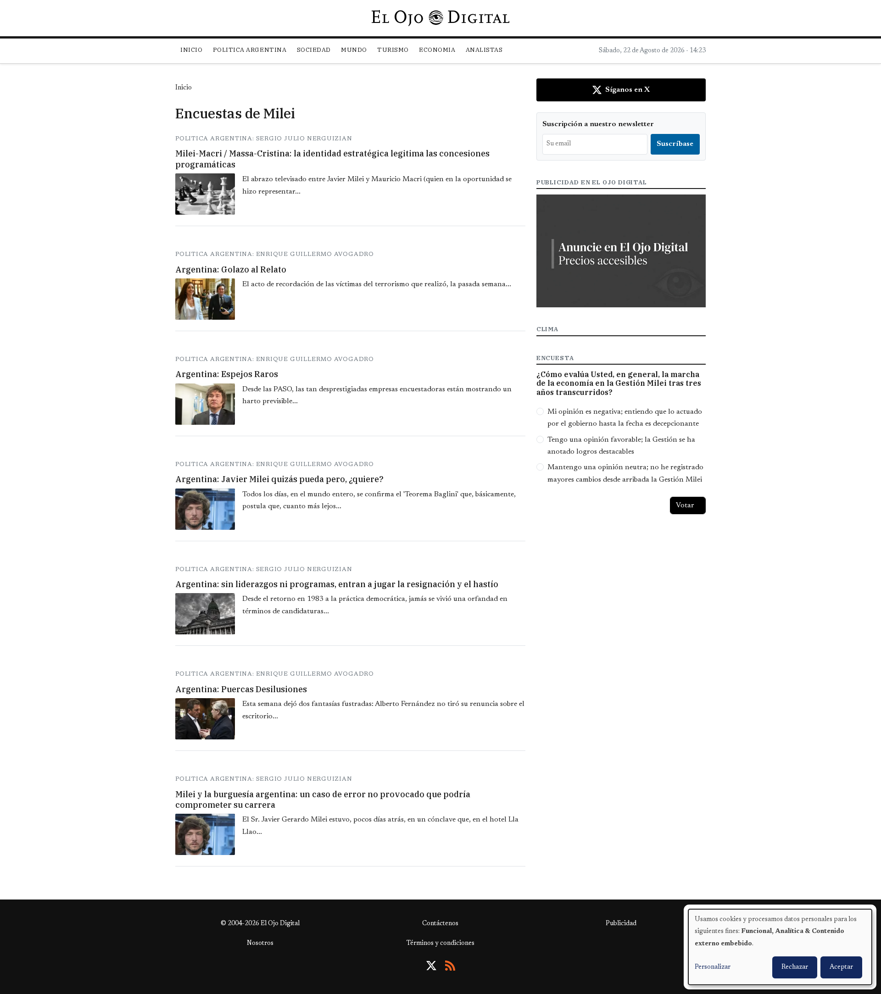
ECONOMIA (437, 50)
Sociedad (314, 50)
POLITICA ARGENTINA (249, 50)
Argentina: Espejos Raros (226, 374)
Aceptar (841, 967)
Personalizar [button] (712, 967)
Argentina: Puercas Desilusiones (241, 689)
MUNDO (354, 50)
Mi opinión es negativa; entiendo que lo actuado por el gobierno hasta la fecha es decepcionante (624, 418)
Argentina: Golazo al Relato (230, 269)
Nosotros (260, 943)
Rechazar (794, 967)
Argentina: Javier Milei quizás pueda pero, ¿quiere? (279, 479)
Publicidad (621, 924)
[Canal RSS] (450, 966)
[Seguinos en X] (431, 966)
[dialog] (780, 947)
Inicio (191, 50)
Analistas (484, 50)
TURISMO (393, 50)
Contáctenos (440, 924)
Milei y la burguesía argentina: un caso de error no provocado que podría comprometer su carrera (322, 799)
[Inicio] (440, 18)
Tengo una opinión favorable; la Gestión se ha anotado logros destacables (621, 445)
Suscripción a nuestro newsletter (598, 124)
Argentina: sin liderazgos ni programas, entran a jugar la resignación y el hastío (336, 584)
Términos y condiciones (440, 943)
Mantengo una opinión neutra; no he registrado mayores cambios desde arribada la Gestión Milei (625, 473)
